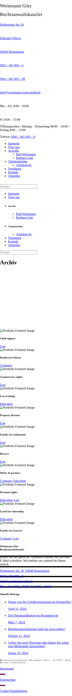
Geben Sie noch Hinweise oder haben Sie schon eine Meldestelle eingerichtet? (38, 644)
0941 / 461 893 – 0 (23, 136)
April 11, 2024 (17, 608)
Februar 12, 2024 (19, 636)
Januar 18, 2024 (18, 653)
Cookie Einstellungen (13, 691)
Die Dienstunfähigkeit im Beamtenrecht (33, 615)
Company (6, 365)
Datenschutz (8, 679)
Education (6, 404)
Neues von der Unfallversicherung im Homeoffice (39, 602)
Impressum (7, 668)
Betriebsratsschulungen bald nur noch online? (36, 629)
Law (3, 346)
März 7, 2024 (16, 622)
